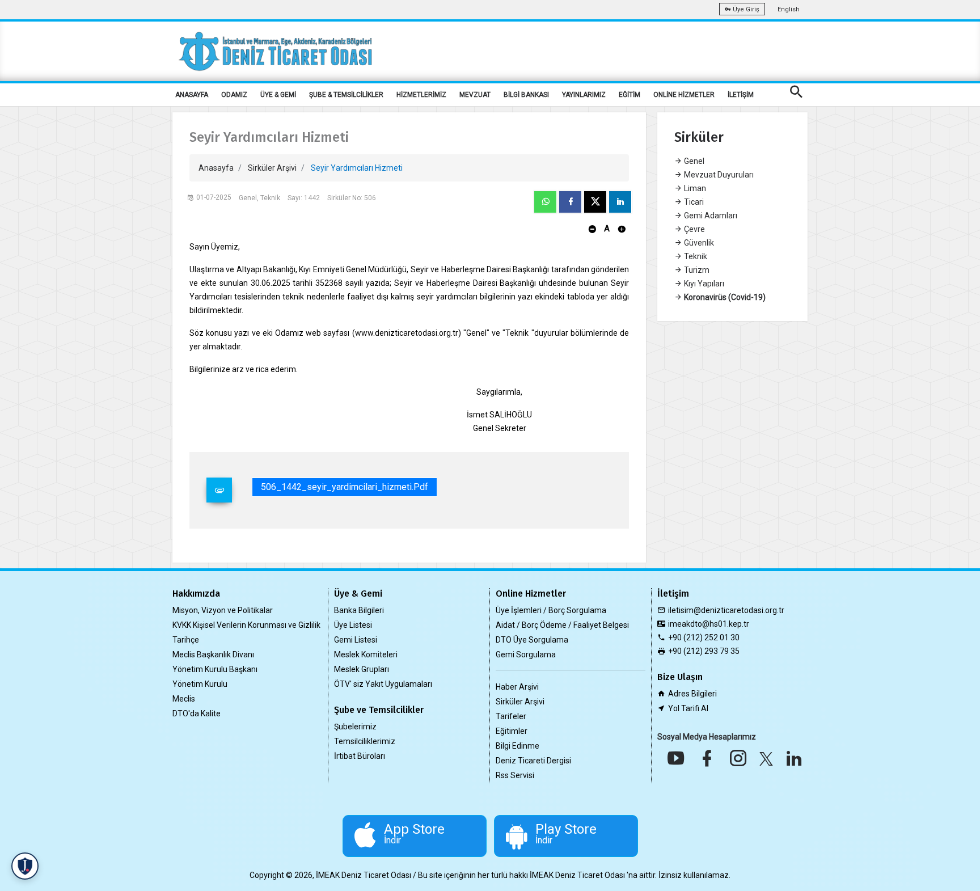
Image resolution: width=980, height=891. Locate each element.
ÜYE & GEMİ (278, 95)
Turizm (695, 270)
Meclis (183, 698)
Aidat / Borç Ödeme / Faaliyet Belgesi (562, 625)
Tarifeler (511, 716)
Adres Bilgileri (692, 693)
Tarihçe (185, 639)
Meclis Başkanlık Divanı (213, 654)
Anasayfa (216, 167)
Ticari (693, 201)
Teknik (694, 256)
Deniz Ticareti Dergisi (533, 760)
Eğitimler (511, 731)
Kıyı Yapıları (703, 283)
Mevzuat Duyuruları (718, 174)
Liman (694, 188)
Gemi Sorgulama (526, 654)
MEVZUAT (475, 95)
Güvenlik (698, 242)
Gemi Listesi (355, 639)
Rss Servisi (515, 775)
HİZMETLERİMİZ (421, 95)
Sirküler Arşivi (272, 167)
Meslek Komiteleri (366, 654)
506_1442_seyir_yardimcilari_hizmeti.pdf (344, 487)
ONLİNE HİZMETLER (684, 95)
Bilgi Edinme (517, 745)
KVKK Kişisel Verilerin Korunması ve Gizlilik (246, 625)
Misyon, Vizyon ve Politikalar (222, 610)
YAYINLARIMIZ (584, 95)
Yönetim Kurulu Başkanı (214, 669)
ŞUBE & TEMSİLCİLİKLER (346, 95)
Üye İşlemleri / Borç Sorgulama (551, 610)
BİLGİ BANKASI (526, 95)
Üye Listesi (353, 625)
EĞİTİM (629, 95)
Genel (693, 161)
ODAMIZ (234, 95)
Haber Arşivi (517, 686)
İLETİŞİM (741, 95)
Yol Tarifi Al (688, 708)
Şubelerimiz (355, 726)
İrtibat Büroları (359, 756)
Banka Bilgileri (359, 610)
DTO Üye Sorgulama (532, 639)
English (789, 9)
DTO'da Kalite (196, 713)
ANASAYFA (191, 95)
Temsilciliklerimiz (364, 741)
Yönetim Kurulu (199, 684)
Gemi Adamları (709, 215)
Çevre (693, 229)
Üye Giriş (745, 9)
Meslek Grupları (361, 669)
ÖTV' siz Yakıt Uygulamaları (383, 684)
